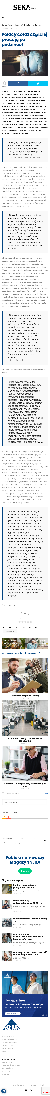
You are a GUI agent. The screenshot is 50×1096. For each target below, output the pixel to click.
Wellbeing (16, 25)
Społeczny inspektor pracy (25, 695)
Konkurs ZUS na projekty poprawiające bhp (25, 785)
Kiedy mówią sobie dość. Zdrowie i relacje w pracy (37, 643)
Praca (10, 25)
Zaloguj (44, 793)
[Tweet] (38, 83)
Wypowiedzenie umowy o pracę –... (30, 920)
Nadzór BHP (7, 1062)
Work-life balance (27, 25)
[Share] (18, 83)
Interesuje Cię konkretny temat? (18, 838)
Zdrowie (38, 25)
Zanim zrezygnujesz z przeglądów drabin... (24, 886)
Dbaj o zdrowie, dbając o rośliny (10, 642)
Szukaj (45, 840)
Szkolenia (6, 1071)
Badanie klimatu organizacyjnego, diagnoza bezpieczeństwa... (28, 937)
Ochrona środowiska (11, 1065)
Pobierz (25, 871)
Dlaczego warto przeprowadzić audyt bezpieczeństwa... (30, 953)
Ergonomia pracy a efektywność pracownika (25, 739)
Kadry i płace (7, 1068)
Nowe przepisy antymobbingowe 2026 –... (27, 902)
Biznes (4, 25)
